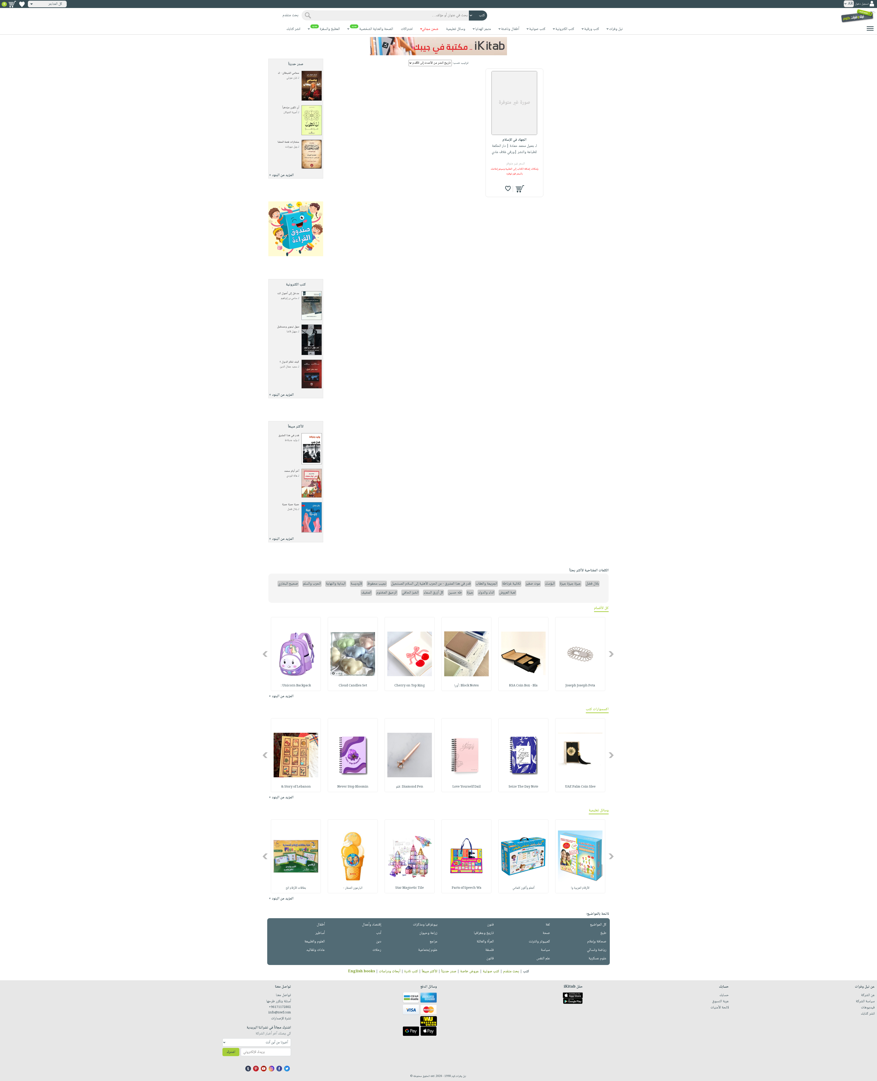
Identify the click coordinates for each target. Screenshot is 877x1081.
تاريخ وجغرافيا (484, 933)
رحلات (376, 950)
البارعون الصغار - (352, 888)
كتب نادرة (411, 971)
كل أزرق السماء (433, 593)
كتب (526, 971)
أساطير (320, 933)
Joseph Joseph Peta (580, 685)
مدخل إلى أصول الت (288, 293)
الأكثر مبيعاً (429, 971)
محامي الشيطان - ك (288, 73)
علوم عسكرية (597, 958)
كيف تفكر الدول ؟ (289, 362)
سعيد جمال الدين (288, 366)
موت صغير (533, 584)
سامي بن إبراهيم (289, 298)
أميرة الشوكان (290, 112)
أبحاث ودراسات (389, 971)
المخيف (366, 593)
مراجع (433, 942)
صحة (546, 933)
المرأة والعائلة (485, 942)
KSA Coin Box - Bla (523, 685)
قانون (490, 958)
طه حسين (455, 593)
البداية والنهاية (336, 584)
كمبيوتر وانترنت (539, 942)
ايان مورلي (291, 78)
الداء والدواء (486, 593)
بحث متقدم (511, 971)
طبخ (603, 933)
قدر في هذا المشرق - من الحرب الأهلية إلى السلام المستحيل (431, 584)
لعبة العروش (507, 593)
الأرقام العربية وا (580, 888)
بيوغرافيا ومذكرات (425, 925)
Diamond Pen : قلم (409, 787)
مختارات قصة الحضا (288, 142)
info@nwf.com (279, 1012)
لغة (548, 925)
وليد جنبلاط (291, 440)
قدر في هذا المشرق (288, 435)
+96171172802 (280, 1007)
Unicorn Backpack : (296, 685)
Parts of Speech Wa (466, 888)
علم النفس (543, 958)
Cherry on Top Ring (409, 685)
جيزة (470, 593)
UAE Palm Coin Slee (580, 787)
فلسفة (489, 950)
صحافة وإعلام (596, 942)
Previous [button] (611, 654)
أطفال (321, 925)
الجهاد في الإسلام (514, 140)
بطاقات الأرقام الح (296, 888)
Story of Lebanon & (296, 787)
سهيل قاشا (292, 331)
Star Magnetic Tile (409, 888)
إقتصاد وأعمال (371, 925)
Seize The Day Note (523, 787)
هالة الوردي (291, 476)
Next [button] (265, 654)
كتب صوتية (491, 971)
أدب (378, 933)
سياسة (545, 950)
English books (361, 971)
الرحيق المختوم (386, 593)
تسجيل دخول (862, 4)
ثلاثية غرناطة (511, 584)
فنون (490, 925)
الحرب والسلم (312, 584)
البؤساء (550, 584)
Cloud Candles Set (353, 685)
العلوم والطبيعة (314, 942)
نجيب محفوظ (376, 584)
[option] (580, 654)
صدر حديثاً (448, 971)
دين (378, 942)
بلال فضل (292, 509)
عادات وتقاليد (315, 950)
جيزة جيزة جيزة (290, 504)
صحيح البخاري (288, 584)
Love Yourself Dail (466, 787)
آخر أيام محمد (291, 471)
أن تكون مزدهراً (290, 107)
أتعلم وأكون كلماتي (523, 888)
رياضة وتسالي (596, 950)
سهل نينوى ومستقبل (288, 326)
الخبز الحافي (410, 593)
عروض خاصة (469, 971)
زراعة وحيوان (428, 933)
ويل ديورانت (291, 147)
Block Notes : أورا (466, 685)
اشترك (231, 1052)
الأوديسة (356, 584)
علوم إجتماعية (427, 950)
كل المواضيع (598, 925)
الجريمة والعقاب (486, 584)
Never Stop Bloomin (352, 787)
